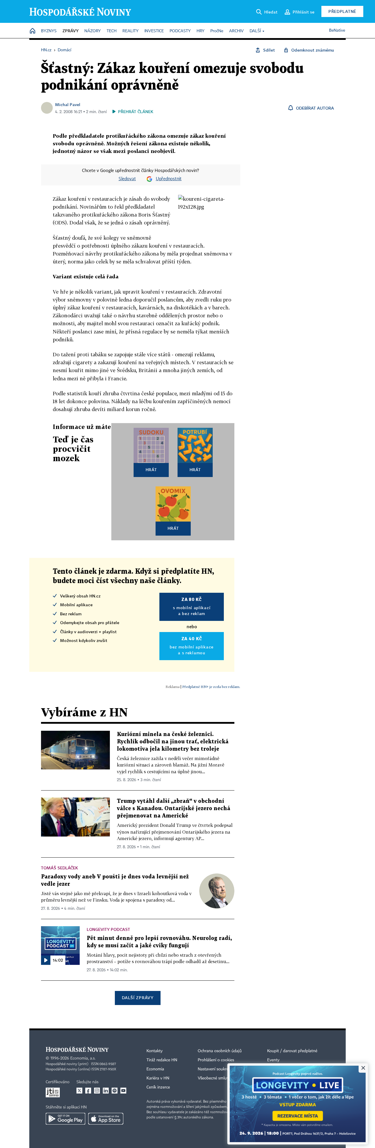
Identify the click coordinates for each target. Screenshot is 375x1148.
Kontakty (154, 1051)
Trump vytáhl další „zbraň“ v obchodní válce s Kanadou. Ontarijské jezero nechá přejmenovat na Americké (173, 808)
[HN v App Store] (105, 1119)
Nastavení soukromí (215, 1069)
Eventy (273, 1060)
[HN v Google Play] (65, 1119)
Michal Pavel (67, 104)
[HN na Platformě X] (79, 1091)
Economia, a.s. (83, 1058)
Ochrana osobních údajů (220, 1051)
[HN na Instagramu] (97, 1091)
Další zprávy (137, 997)
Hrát (151, 469)
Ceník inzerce (158, 1087)
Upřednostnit (169, 179)
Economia (155, 1069)
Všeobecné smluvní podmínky (224, 1078)
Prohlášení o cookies (216, 1060)
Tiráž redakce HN (161, 1060)
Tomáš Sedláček (59, 867)
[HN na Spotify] (114, 1091)
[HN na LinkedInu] (106, 1091)
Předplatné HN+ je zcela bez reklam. (211, 686)
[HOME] (32, 31)
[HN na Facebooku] (88, 1091)
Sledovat (127, 179)
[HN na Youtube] (123, 1091)
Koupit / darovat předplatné (292, 1051)
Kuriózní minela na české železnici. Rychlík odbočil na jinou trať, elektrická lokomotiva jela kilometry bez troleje (173, 742)
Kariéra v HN (157, 1078)
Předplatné (342, 11)
